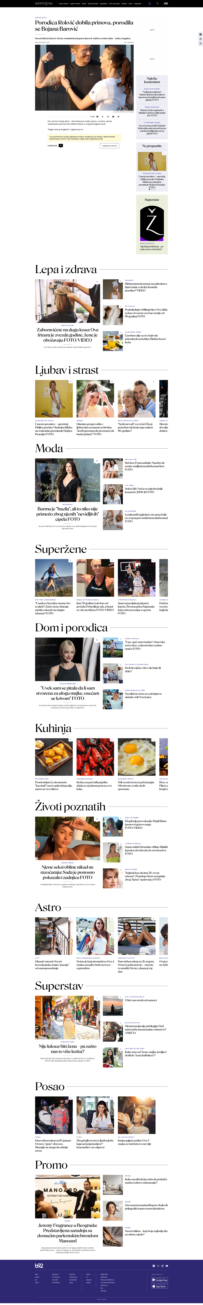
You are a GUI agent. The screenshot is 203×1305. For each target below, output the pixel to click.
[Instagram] (162, 1266)
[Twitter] (158, 1266)
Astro (130, 4)
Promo (68, 1221)
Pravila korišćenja (107, 1280)
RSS (102, 1288)
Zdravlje (55, 1274)
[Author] (152, 223)
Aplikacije (104, 1285)
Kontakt (103, 1291)
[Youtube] (167, 1266)
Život (37, 1283)
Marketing (104, 1274)
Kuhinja (124, 4)
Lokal (71, 1283)
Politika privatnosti (108, 1283)
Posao (38, 1137)
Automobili (73, 1280)
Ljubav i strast (75, 4)
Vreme (88, 1283)
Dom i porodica (114, 4)
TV (87, 1277)
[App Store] (160, 1286)
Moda (84, 4)
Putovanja (56, 1277)
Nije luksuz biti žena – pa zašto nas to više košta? (151, 248)
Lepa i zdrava (63, 4)
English (89, 1280)
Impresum (104, 1277)
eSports (72, 1274)
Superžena (56, 1283)
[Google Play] (160, 1279)
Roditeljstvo (41, 18)
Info (36, 1274)
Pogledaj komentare (109, 146)
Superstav (137, 4)
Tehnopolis (73, 1277)
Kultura (55, 1280)
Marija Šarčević (147, 244)
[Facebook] (154, 1266)
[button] (149, 189)
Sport (37, 1277)
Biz (36, 1280)
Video (88, 1274)
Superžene (103, 4)
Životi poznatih (93, 4)
